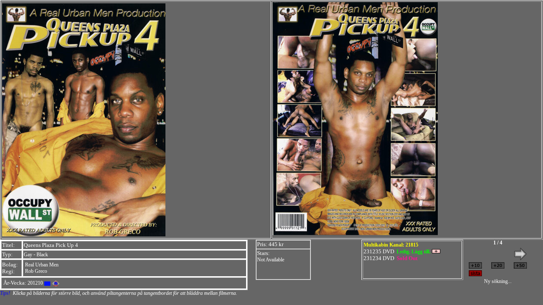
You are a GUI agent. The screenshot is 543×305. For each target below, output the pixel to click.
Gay (28, 255)
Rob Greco (36, 271)
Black (42, 255)
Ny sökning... (498, 281)
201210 (35, 283)
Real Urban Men (42, 265)
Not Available (270, 260)
